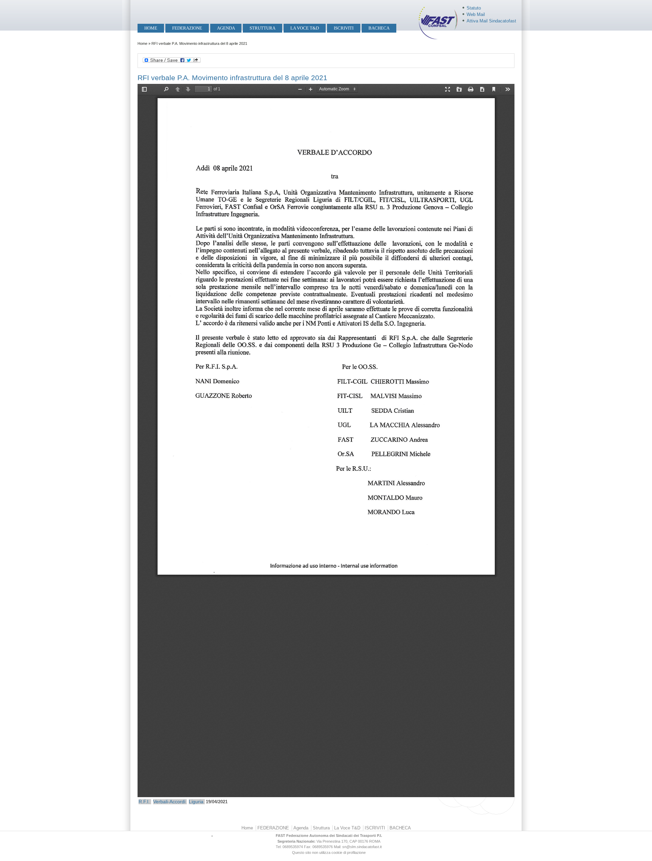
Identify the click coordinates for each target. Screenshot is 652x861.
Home (150, 28)
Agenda (226, 28)
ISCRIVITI (344, 28)
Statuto (474, 8)
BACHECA (379, 28)
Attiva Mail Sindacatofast (491, 20)
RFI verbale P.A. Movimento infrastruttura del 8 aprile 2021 (232, 78)
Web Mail (476, 14)
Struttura (262, 28)
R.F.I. (144, 801)
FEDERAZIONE (187, 28)
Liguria (196, 801)
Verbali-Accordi (169, 801)
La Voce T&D (304, 28)
